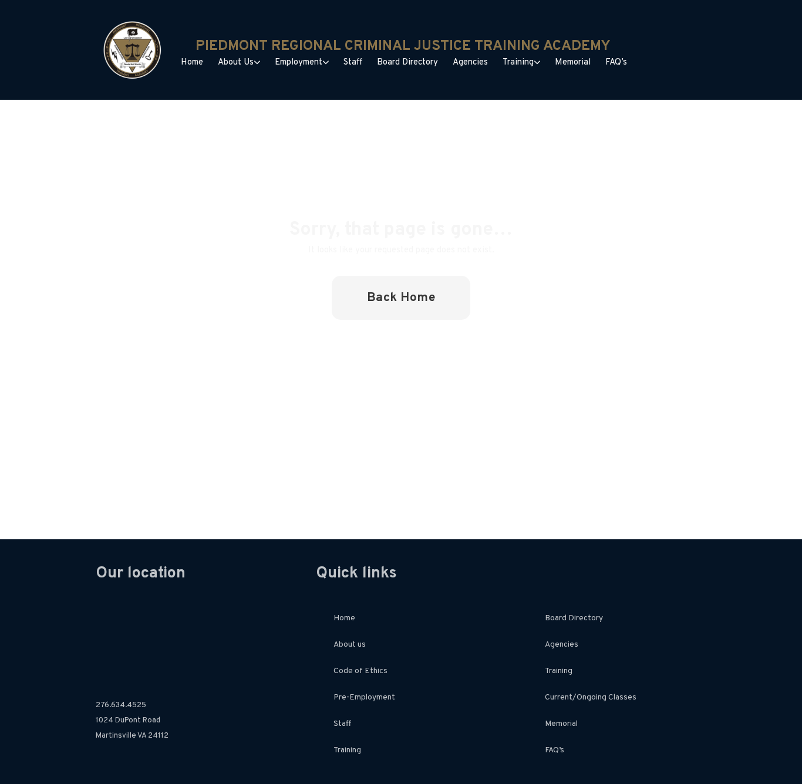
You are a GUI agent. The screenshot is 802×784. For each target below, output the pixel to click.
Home (192, 62)
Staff (352, 62)
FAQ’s (616, 62)
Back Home (401, 298)
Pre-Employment (364, 697)
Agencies (470, 62)
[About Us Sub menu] (257, 62)
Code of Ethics (360, 671)
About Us (236, 62)
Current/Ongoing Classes (590, 697)
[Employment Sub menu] (326, 62)
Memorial (573, 62)
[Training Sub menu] (537, 62)
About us (349, 645)
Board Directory (407, 62)
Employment (298, 62)
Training (518, 62)
